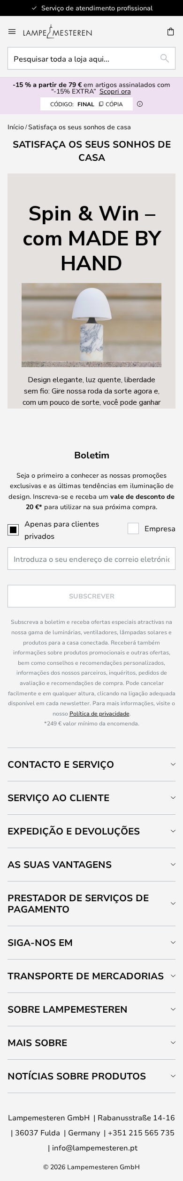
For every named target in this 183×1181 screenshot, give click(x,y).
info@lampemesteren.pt (94, 1147)
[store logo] (63, 31)
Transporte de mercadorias (86, 975)
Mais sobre (37, 1042)
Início (16, 126)
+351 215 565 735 (141, 1132)
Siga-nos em (40, 942)
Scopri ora (115, 91)
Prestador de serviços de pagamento (78, 903)
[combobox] (91, 58)
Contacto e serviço (61, 764)
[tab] (91, 764)
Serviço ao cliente (58, 797)
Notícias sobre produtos (77, 1076)
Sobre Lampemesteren (68, 1009)
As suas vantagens (60, 864)
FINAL (86, 104)
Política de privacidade (99, 713)
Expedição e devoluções (74, 831)
